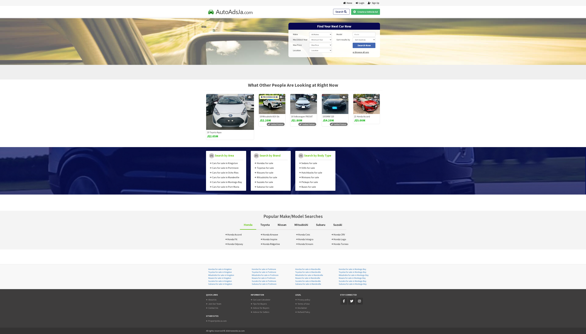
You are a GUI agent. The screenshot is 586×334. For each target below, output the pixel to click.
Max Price (297, 45)
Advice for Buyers (261, 308)
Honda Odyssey (235, 244)
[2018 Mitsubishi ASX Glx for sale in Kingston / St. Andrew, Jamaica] (272, 104)
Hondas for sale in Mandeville (308, 269)
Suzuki (337, 225)
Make (295, 34)
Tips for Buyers (260, 303)
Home (349, 3)
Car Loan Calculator (261, 299)
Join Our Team (214, 303)
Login (361, 3)
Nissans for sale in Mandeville (307, 278)
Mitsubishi (301, 225)
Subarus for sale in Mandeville (308, 284)
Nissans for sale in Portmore (264, 278)
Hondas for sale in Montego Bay (352, 269)
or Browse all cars (361, 52)
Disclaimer (302, 308)
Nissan (282, 225)
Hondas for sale (265, 163)
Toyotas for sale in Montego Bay (352, 272)
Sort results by (343, 39)
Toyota (265, 225)
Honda (248, 225)
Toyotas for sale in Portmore (264, 272)
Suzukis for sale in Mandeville (308, 281)
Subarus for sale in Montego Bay (353, 284)
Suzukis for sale (265, 182)
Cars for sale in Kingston (225, 163)
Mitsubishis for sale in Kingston (221, 275)
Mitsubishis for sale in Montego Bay (354, 275)
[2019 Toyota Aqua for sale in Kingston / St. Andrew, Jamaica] (230, 112)
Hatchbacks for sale (311, 172)
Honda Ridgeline (271, 244)
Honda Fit (232, 239)
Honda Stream (305, 244)
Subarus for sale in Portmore (264, 284)
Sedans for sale (309, 163)
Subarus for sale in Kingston (220, 284)
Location (297, 50)
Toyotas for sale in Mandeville (308, 272)
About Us (212, 299)
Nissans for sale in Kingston (219, 278)
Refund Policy (304, 312)
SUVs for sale (308, 167)
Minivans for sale (310, 177)
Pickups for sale (309, 182)
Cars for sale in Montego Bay (227, 182)
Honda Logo (339, 239)
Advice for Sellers (261, 312)
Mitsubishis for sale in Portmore (265, 275)
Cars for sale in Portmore (225, 167)
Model (339, 34)
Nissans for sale (265, 172)
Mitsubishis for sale (267, 177)
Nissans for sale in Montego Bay (352, 278)
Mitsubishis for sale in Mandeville (309, 275)
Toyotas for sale (265, 167)
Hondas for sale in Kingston (220, 269)
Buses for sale (308, 186)
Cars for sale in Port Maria (225, 186)
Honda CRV (339, 234)
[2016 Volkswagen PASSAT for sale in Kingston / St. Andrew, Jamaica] (303, 104)
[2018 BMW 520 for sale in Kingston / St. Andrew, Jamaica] (335, 104)
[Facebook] (343, 301)
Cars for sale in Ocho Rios (225, 172)
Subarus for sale (265, 186)
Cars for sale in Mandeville (225, 177)
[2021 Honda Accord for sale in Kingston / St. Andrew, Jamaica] (366, 104)
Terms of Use (304, 303)
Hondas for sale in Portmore (264, 269)
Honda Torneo (340, 244)
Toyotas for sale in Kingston (220, 272)
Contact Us (213, 308)
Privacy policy (304, 299)
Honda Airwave (270, 234)
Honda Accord (234, 234)
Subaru (320, 225)
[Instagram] (359, 301)
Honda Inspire (270, 239)
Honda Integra (305, 239)
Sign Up (375, 3)
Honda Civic (304, 234)
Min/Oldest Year (300, 39)
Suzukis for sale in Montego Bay (352, 281)
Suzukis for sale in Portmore (264, 281)
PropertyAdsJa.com (217, 321)
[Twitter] (351, 301)
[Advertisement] (228, 40)
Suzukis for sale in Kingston (220, 281)
